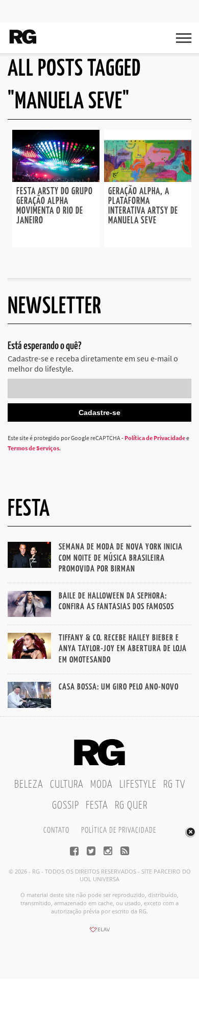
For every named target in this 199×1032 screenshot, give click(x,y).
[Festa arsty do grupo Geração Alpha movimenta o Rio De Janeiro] (56, 179)
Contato (56, 830)
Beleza (28, 784)
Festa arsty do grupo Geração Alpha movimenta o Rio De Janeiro (54, 206)
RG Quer (131, 805)
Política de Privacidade (155, 438)
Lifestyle (138, 784)
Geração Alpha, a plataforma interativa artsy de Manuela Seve (143, 206)
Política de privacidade (118, 830)
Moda (101, 784)
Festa (97, 805)
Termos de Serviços (33, 448)
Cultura (67, 784)
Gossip (65, 805)
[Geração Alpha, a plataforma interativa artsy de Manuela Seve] (147, 179)
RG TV (174, 784)
